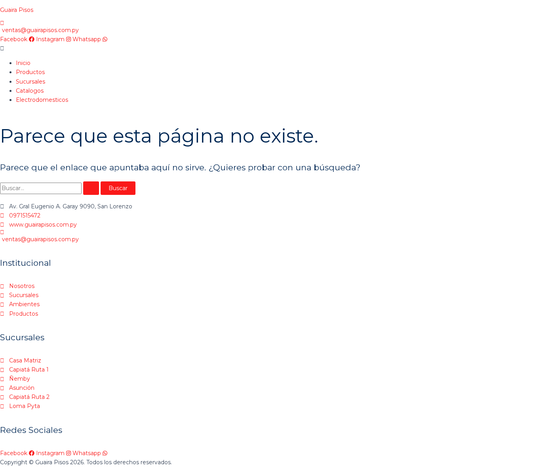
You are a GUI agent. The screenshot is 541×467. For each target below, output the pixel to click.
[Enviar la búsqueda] (91, 188)
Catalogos (30, 90)
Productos (30, 72)
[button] (270, 48)
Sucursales (30, 81)
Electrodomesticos (42, 99)
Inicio (23, 63)
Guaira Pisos (16, 9)
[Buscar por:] (50, 188)
